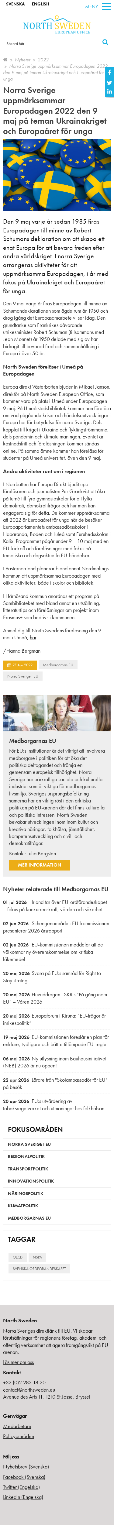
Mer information (39, 865)
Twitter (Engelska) (21, 1486)
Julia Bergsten (41, 853)
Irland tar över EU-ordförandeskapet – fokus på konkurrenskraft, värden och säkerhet (55, 905)
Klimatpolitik (23, 1206)
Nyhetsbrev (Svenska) (26, 1466)
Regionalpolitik (26, 1156)
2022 (43, 60)
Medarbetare (17, 1426)
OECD (17, 1257)
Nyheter (22, 60)
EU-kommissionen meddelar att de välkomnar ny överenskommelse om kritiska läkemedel (53, 951)
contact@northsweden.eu (29, 1389)
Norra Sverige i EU (22, 676)
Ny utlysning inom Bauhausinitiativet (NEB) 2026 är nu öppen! (54, 1062)
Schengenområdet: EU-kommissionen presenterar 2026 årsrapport (56, 927)
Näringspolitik (25, 1193)
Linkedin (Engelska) (23, 1496)
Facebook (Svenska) (24, 1476)
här (33, 637)
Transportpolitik (28, 1169)
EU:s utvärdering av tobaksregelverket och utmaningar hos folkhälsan (53, 1104)
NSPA (37, 1257)
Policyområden (18, 1436)
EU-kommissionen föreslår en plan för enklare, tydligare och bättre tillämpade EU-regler (56, 1040)
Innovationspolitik (31, 1181)
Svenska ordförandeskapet (39, 1268)
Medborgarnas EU (58, 665)
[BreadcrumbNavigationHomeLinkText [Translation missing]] (5, 60)
